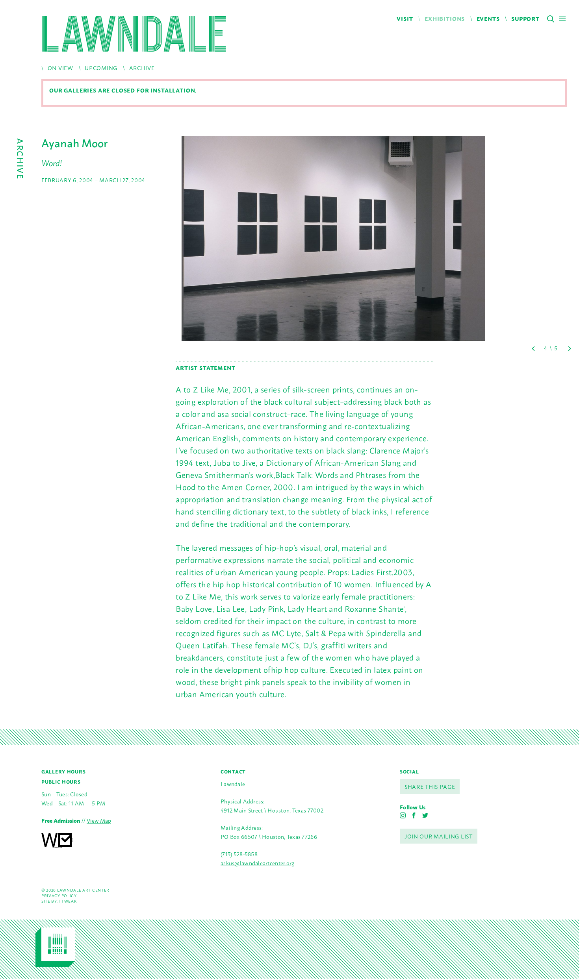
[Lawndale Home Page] (133, 34)
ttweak (67, 901)
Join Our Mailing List (439, 835)
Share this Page (430, 786)
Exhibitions (445, 18)
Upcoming (101, 67)
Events (488, 18)
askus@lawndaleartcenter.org (258, 862)
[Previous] (534, 348)
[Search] (550, 18)
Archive (142, 67)
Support (525, 18)
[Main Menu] (562, 19)
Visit (405, 18)
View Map (99, 820)
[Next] (569, 348)
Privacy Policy (59, 895)
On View (60, 67)
